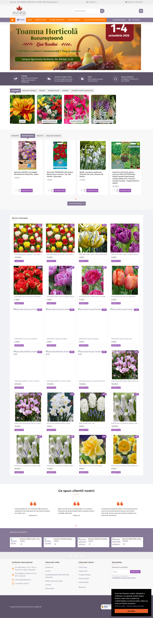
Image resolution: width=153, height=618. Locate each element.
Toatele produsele (75, 203)
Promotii (15, 136)
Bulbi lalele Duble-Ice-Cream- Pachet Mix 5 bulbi (61, 254)
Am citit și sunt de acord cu (123, 577)
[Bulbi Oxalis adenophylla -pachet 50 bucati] (124, 364)
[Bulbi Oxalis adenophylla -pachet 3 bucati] (28, 407)
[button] (27, 190)
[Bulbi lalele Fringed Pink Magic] (92, 322)
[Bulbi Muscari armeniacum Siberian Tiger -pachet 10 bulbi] (60, 449)
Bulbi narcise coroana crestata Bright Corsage (125, 465)
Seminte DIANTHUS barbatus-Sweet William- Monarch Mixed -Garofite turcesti (98, 539)
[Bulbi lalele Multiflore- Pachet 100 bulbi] (28, 364)
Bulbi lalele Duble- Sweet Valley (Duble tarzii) (93, 254)
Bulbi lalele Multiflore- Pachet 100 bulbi (26, 381)
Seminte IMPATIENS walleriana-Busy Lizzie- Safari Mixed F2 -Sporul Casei (132, 539)
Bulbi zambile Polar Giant (87, 423)
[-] (19, 191)
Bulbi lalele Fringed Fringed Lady (121, 339)
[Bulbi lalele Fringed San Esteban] (60, 322)
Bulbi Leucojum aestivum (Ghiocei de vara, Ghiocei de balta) (91, 174)
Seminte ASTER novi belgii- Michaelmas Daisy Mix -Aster (26, 173)
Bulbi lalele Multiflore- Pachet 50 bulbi (59, 381)
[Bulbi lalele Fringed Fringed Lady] (124, 322)
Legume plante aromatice (82, 90)
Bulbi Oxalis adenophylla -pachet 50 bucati (125, 381)
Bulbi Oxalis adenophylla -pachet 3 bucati (27, 423)
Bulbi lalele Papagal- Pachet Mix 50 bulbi (92, 381)
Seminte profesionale (104, 121)
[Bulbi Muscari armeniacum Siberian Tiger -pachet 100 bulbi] (124, 407)
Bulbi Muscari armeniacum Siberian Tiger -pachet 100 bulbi (125, 423)
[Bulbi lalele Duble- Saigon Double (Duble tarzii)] (124, 238)
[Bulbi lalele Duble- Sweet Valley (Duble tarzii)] (92, 238)
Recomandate (28, 136)
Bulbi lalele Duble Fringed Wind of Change (92, 296)
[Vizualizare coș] (141, 11)
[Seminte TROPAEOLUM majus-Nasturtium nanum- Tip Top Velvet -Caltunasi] (60, 155)
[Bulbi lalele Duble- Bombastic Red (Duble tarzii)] (28, 280)
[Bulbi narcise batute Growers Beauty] (92, 449)
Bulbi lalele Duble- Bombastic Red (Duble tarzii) (28, 296)
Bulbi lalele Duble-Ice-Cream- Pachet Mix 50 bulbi (28, 254)
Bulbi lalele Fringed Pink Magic (88, 339)
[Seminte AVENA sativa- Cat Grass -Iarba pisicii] (14, 542)
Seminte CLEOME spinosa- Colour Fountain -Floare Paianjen (64, 539)
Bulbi (22, 121)
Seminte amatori (49, 121)
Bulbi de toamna (29, 90)
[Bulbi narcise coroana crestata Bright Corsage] (124, 449)
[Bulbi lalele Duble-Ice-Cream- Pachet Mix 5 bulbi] (60, 238)
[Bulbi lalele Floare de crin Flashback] (28, 322)
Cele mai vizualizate (18, 532)
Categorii (15, 90)
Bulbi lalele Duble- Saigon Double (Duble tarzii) (125, 254)
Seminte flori (53, 90)
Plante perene (76, 121)
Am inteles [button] (131, 611)
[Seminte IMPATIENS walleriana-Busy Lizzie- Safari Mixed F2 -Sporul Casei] (116, 542)
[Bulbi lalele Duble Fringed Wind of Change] (92, 280)
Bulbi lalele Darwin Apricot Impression (123, 296)
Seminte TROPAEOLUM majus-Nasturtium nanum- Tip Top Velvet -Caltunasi (60, 174)
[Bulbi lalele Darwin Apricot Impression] (124, 280)
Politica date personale (135, 606)
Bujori (42, 90)
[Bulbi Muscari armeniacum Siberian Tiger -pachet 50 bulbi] (28, 449)
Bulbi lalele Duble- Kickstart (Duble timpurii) (60, 296)
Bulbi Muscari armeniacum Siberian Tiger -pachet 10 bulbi (61, 465)
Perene (65, 90)
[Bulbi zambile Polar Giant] (92, 407)
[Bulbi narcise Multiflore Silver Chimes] (60, 407)
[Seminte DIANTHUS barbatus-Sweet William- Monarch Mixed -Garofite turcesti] (82, 542)
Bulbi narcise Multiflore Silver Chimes (58, 423)
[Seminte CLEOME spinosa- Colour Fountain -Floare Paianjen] (48, 542)
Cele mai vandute (53, 136)
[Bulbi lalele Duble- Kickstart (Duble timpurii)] (60, 280)
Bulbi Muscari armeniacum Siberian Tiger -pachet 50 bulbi (28, 465)
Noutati (40, 136)
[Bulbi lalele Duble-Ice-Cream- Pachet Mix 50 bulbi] (28, 238)
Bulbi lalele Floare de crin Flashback (25, 339)
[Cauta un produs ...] (102, 11)
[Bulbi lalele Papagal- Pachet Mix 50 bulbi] (92, 364)
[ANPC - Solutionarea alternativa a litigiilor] (111, 606)
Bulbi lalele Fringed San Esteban (57, 339)
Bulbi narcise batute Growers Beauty (91, 465)
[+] (19, 189)
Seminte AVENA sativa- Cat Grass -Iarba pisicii (30, 539)
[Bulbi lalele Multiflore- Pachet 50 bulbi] (60, 364)
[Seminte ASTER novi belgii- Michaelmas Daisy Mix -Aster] (27, 155)
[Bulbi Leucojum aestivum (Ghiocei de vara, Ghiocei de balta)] (93, 155)
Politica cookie (120, 606)
